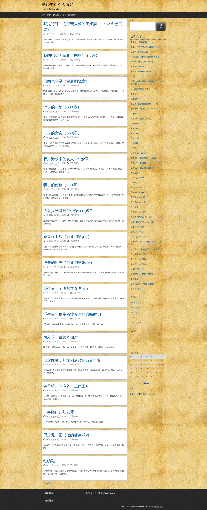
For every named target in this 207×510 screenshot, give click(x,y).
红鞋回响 (134, 143)
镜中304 (134, 133)
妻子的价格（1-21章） (62, 185)
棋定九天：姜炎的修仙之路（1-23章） (147, 118)
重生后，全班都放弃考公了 (66, 288)
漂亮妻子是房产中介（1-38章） (70, 210)
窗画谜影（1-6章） (139, 264)
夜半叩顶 (134, 279)
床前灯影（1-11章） (139, 187)
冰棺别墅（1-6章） (139, 163)
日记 (49, 15)
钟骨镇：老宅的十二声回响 (66, 386)
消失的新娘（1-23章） (62, 107)
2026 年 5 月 (136, 303)
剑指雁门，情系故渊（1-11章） (144, 158)
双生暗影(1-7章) (137, 269)
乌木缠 (133, 114)
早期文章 (46, 483)
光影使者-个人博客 (57, 4)
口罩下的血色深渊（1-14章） (143, 222)
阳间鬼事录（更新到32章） (66, 81)
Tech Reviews (158, 506)
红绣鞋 (49, 461)
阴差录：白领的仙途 (60, 337)
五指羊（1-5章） (138, 227)
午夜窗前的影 (136, 289)
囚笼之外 (134, 173)
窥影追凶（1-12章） (139, 202)
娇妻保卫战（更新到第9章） (67, 236)
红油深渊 (134, 207)
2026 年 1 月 (136, 322)
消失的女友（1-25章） (62, 133)
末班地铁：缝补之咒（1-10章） (144, 109)
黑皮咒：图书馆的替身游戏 (66, 435)
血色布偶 (134, 123)
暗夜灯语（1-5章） (139, 232)
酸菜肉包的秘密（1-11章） (142, 217)
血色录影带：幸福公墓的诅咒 (143, 284)
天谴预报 (134, 128)
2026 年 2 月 (136, 317)
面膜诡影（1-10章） (139, 212)
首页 (43, 15)
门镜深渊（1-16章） (139, 254)
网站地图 (49, 493)
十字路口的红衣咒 (58, 412)
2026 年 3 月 (136, 312)
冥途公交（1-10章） (139, 237)
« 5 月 (146, 383)
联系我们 (72, 15)
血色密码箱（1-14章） (140, 192)
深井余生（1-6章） (139, 259)
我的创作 (57, 15)
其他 (64, 15)
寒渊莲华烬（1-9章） (140, 153)
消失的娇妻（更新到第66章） (68, 262)
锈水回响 (134, 99)
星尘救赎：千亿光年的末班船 (143, 274)
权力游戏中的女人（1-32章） (68, 159)
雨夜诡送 (134, 94)
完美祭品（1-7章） (139, 177)
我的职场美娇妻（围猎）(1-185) (70, 55)
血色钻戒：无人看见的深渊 (142, 168)
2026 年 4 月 (136, 308)
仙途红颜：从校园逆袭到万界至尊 (72, 360)
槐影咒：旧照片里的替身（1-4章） (145, 104)
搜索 (131, 20)
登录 (131, 388)
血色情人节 (135, 182)
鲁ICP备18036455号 (146, 394)
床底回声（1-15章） (139, 197)
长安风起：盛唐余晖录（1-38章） (145, 249)
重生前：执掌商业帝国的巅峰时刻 (72, 314)
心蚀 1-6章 (135, 138)
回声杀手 (134, 148)
